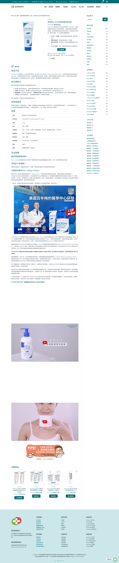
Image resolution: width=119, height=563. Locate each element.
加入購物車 (61, 49)
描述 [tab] (12, 66)
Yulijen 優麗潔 (90, 114)
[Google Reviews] (63, 560)
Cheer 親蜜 (89, 84)
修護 (54, 55)
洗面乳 (88, 42)
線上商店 (38, 520)
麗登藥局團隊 (39, 525)
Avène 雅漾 (89, 78)
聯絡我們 (38, 537)
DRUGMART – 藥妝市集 (92, 173)
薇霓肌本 (24, 78)
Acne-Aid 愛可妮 (91, 76)
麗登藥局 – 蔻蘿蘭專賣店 (93, 153)
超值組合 (89, 56)
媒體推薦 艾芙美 (40, 527)
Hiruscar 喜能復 (91, 92)
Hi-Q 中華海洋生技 (91, 89)
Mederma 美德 (90, 100)
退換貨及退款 (39, 544)
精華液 (88, 53)
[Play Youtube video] (44, 342)
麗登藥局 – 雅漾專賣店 (92, 146)
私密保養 (89, 50)
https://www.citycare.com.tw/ (18, 547)
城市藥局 (89, 123)
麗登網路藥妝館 (90, 138)
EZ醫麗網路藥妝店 (91, 141)
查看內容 (36, 496)
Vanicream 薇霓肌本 (69, 55)
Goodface (77, 556)
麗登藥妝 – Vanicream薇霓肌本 (44, 459)
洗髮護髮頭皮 (90, 45)
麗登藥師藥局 (19, 7)
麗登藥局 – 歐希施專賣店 (93, 161)
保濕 (51, 55)
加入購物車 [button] (19, 498)
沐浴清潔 (89, 39)
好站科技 (82, 556)
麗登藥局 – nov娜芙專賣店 (93, 166)
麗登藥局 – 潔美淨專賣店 (93, 163)
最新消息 (89, 125)
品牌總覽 (38, 522)
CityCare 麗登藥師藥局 (92, 143)
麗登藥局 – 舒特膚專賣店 (93, 158)
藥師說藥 (89, 130)
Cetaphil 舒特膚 (91, 81)
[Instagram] (55, 560)
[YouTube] (60, 560)
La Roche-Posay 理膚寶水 (93, 98)
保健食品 (89, 31)
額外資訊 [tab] (17, 66)
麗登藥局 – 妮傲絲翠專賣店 (93, 168)
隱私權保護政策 (40, 546)
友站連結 (38, 539)
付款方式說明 (39, 542)
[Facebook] (58, 560)
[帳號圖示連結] (107, 1)
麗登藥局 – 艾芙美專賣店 (93, 151)
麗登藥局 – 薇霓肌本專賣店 (93, 171)
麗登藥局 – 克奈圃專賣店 (93, 156)
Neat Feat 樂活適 (91, 103)
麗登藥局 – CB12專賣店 (92, 148)
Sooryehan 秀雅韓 (91, 109)
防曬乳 (88, 62)
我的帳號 (38, 541)
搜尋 (105, 19)
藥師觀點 (89, 128)
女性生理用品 (90, 37)
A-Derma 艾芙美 (91, 73)
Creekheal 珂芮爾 (91, 87)
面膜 (88, 64)
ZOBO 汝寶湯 (89, 546)
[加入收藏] (25, 471)
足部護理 (89, 59)
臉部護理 (58, 55)
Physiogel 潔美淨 (91, 106)
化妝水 (88, 34)
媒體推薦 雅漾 (39, 529)
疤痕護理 (89, 48)
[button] (60, 6)
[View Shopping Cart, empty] (102, 1)
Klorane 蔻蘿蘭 (90, 95)
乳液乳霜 (50, 19)
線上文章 (38, 524)
